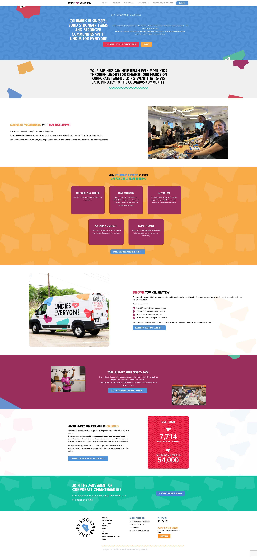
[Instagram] (159, 521)
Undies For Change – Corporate (163, 3)
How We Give (116, 3)
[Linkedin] (166, 521)
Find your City (142, 3)
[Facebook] (163, 521)
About (104, 3)
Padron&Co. (143, 549)
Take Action (128, 3)
